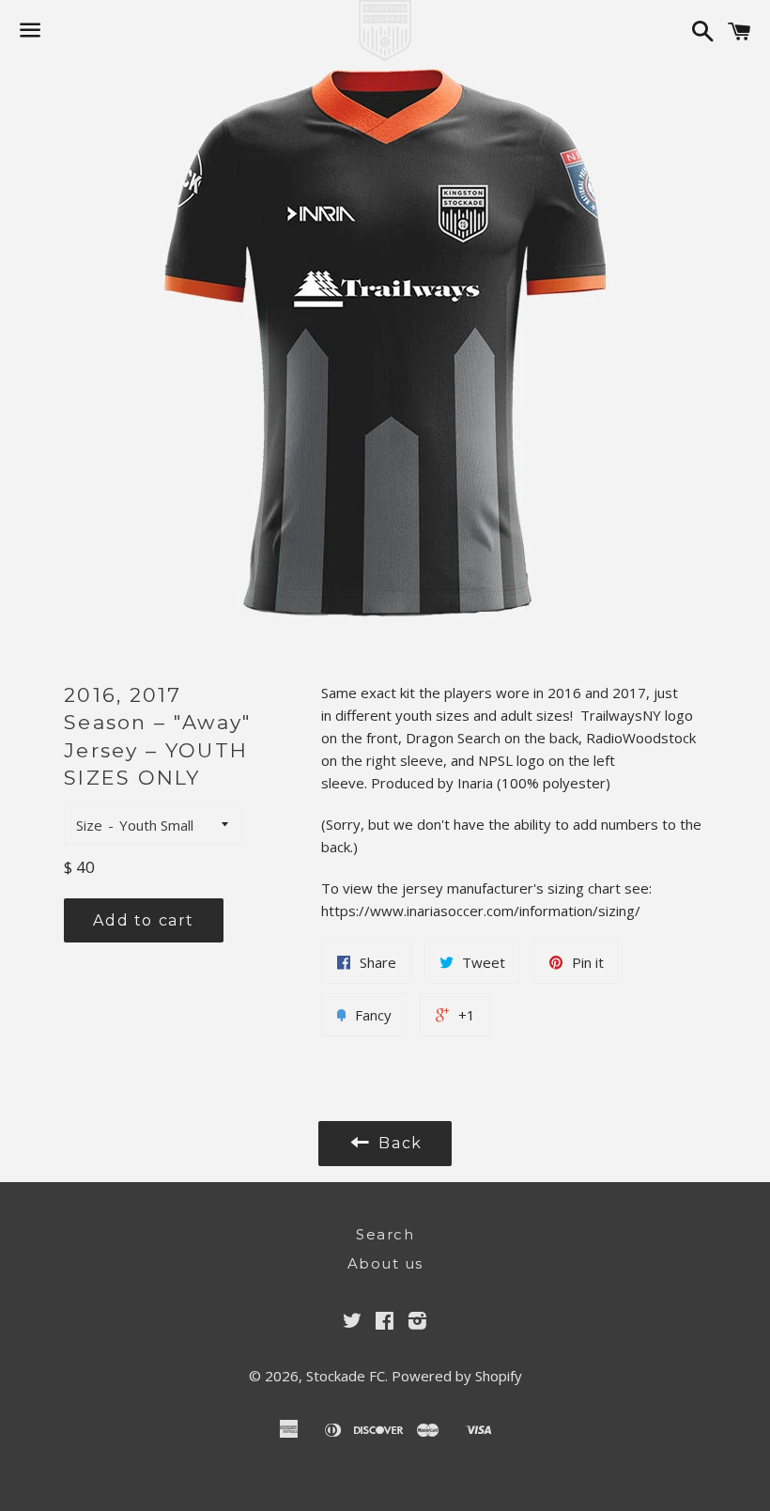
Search (385, 1234)
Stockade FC (345, 1375)
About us (385, 1263)
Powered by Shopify (457, 1375)
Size (89, 825)
